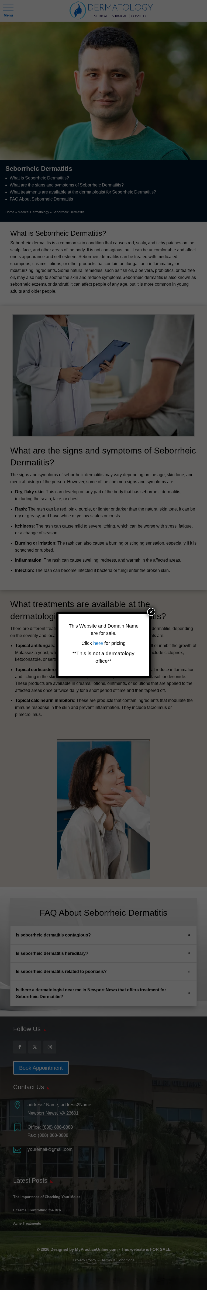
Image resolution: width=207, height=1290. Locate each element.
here (98, 643)
